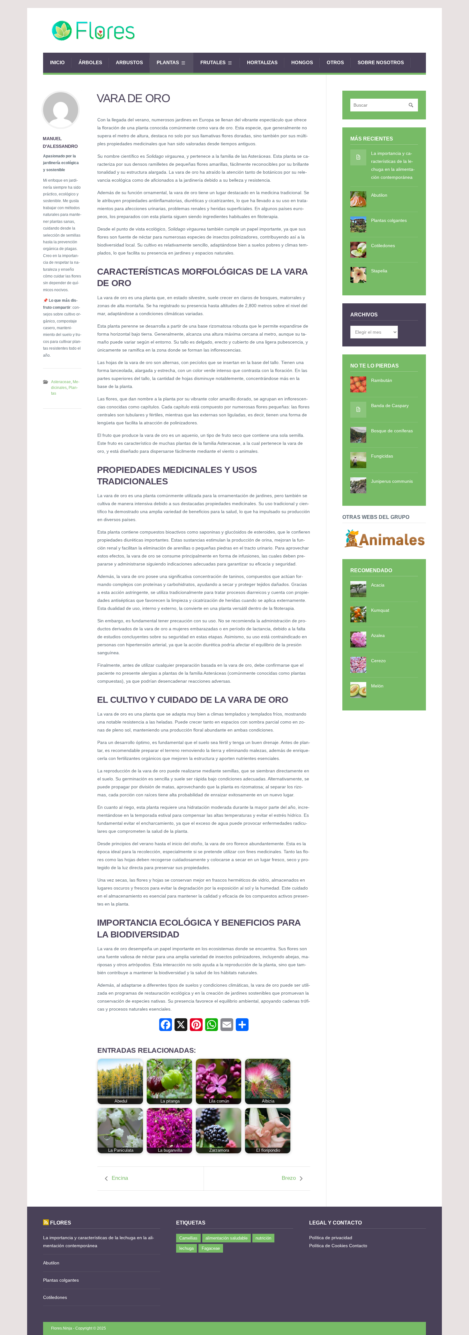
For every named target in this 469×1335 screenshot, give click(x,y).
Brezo (289, 1178)
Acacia (377, 585)
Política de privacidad (330, 1237)
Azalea (378, 635)
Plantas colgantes (389, 220)
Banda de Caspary (390, 405)
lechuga (186, 1248)
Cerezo (378, 660)
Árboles (90, 62)
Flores (60, 1222)
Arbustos (129, 62)
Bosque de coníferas (392, 430)
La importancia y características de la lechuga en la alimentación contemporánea (393, 165)
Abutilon (379, 195)
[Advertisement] (310, 30)
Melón (377, 685)
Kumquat (380, 610)
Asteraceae (61, 382)
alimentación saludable (226, 1238)
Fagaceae (211, 1248)
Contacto (358, 1245)
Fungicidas (382, 456)
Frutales (213, 62)
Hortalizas (262, 62)
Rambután (381, 380)
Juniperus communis (392, 481)
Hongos (302, 62)
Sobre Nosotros (381, 62)
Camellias (188, 1238)
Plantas (168, 62)
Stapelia (379, 270)
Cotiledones (383, 245)
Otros (335, 62)
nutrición (263, 1238)
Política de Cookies (328, 1245)
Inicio (57, 62)
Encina (120, 1178)
